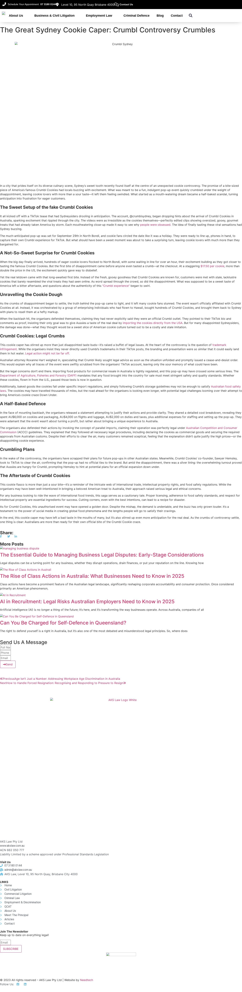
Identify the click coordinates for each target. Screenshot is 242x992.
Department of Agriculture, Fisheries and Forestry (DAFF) (38, 375)
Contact (177, 15)
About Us (16, 15)
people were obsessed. (155, 224)
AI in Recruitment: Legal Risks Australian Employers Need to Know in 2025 (87, 601)
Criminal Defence (136, 15)
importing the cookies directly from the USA (152, 323)
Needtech (86, 980)
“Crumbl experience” (116, 285)
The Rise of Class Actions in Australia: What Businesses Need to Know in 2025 (92, 576)
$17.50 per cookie (212, 266)
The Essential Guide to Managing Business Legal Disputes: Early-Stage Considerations (102, 555)
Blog (160, 15)
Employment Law (99, 15)
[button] (190, 15)
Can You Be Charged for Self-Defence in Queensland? (63, 623)
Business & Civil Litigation (54, 15)
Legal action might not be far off (47, 353)
